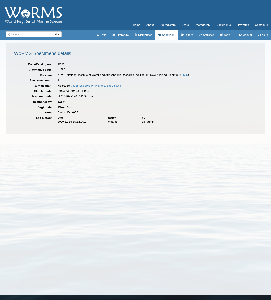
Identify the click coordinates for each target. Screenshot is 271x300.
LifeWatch (243, 24)
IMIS (185, 74)
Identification (43, 85)
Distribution (144, 34)
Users (185, 24)
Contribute (261, 24)
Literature (122, 34)
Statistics (208, 34)
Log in (263, 34)
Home (136, 24)
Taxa (103, 34)
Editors (188, 34)
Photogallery (202, 24)
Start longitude (41, 96)
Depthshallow (42, 101)
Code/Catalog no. (40, 64)
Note (48, 112)
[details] (118, 85)
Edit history (44, 117)
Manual (247, 34)
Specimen (168, 34)
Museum (46, 75)
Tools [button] (227, 34)
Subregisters (168, 24)
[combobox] (29, 34)
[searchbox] (28, 34)
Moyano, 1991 (92, 85)
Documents (223, 24)
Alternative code (40, 69)
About (150, 24)
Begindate (45, 107)
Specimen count (41, 80)
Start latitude (43, 91)
